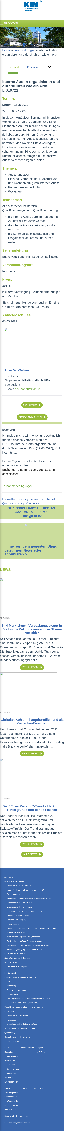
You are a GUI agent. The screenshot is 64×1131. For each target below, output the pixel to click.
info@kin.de (32, 516)
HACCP (10, 982)
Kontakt (7, 1088)
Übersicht (13, 67)
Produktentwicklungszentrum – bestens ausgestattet (25, 1007)
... (46, 67)
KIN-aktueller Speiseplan (17, 967)
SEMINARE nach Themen (14, 954)
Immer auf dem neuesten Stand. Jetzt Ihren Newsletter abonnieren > (31, 550)
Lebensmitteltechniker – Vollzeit (19, 903)
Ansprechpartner (11, 1093)
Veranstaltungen (24, 50)
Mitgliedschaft (10, 1061)
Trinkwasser (12, 1020)
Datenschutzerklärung (13, 1116)
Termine (31, 1048)
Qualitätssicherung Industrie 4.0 (17, 1037)
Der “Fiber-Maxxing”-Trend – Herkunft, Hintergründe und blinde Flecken (32, 808)
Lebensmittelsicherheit (42, 499)
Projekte (40, 1048)
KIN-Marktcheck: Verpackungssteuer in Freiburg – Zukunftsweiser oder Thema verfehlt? (32, 629)
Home (6, 50)
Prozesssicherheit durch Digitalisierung (22, 1003)
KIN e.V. (7, 1048)
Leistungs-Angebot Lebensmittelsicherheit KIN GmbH (28, 999)
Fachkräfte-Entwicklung (15, 499)
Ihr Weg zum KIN (11, 1101)
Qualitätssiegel (10, 1033)
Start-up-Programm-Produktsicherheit (19, 1028)
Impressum (29, 1116)
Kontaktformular (10, 1097)
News (23, 1048)
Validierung (11, 986)
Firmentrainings (13, 924)
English (24, 1088)
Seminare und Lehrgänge (17, 920)
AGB (41, 1088)
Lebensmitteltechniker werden (19, 886)
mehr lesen (30, 667)
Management (33, 503)
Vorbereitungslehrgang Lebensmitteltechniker (25, 950)
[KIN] (32, 9)
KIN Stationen (12, 1056)
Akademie (8, 877)
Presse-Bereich (10, 1110)
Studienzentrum (10, 962)
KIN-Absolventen (11, 1082)
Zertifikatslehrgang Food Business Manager (24, 941)
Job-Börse (8, 1078)
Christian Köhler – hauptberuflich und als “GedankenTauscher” (32, 721)
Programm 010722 (30, 417)
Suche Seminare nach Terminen (17, 958)
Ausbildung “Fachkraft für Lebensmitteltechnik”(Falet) (28, 945)
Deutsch (33, 1088)
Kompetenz (9, 1052)
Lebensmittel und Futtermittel (18, 1016)
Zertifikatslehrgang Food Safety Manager (23, 937)
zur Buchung (30, 405)
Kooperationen (13, 1069)
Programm (33, 67)
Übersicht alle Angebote (14, 881)
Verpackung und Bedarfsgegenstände (22, 1024)
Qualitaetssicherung (13, 503)
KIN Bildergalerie (11, 1105)
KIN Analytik (9, 1011)
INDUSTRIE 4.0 (13, 1041)
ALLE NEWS (30, 854)
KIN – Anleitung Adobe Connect (17, 1123)
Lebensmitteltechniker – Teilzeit (19, 907)
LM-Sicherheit (10, 973)
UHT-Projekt (41, 1052)
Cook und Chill (15, 994)
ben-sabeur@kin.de (28, 389)
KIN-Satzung (12, 1073)
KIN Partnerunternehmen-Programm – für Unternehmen (29, 898)
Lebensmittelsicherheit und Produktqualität (21, 977)
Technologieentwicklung (16, 990)
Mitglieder (11, 1065)
